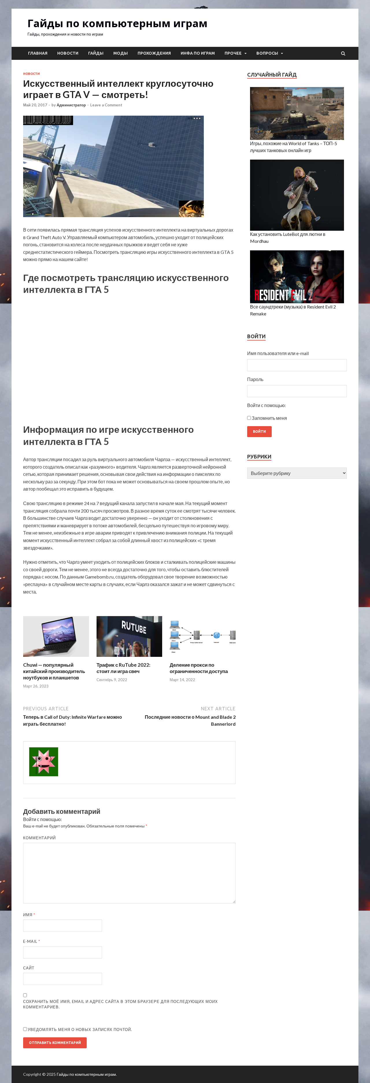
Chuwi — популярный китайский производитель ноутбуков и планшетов (54, 671)
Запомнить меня (269, 418)
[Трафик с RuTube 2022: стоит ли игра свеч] (129, 658)
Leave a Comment (106, 105)
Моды (120, 53)
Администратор (71, 105)
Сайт (28, 968)
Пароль (255, 379)
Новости (67, 53)
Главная (37, 53)
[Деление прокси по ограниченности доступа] (203, 658)
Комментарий (39, 838)
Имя (29, 914)
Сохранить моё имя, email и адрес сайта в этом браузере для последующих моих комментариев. (120, 1004)
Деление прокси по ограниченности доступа (199, 668)
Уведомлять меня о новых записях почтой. (80, 1029)
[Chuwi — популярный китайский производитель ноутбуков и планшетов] (56, 658)
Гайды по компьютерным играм (117, 23)
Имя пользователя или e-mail (278, 353)
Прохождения (154, 53)
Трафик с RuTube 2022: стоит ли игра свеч (123, 668)
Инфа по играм (198, 53)
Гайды (95, 53)
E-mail (31, 941)
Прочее (233, 53)
